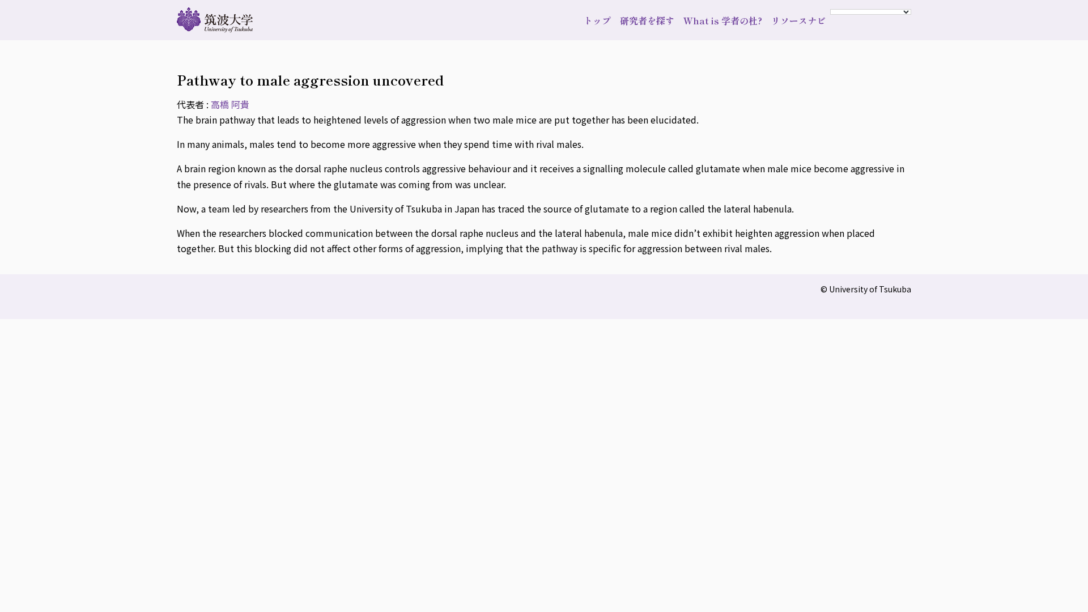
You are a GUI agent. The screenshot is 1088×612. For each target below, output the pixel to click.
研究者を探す (647, 20)
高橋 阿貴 (230, 104)
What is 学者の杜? (722, 20)
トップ (597, 20)
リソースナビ (798, 20)
